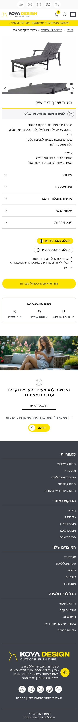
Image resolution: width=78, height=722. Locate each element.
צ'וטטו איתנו (39, 317)
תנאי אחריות (63, 222)
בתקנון (68, 267)
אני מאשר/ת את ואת (36, 417)
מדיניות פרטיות (67, 630)
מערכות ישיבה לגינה (63, 477)
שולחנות (71, 577)
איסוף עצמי (64, 210)
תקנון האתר (39, 417)
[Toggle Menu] (74, 14)
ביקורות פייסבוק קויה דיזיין (60, 623)
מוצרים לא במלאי (51, 30)
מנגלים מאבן (68, 524)
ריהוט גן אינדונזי (66, 464)
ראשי (70, 30)
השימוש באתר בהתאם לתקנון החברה (39, 698)
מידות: (67, 174)
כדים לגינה (69, 617)
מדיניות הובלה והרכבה (56, 198)
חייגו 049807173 (63, 317)
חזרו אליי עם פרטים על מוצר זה (39, 283)
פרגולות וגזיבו (67, 537)
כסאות (72, 570)
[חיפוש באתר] (64, 14)
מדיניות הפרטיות (16, 417)
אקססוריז (70, 557)
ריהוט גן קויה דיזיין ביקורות (60, 490)
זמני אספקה (63, 186)
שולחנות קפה (68, 610)
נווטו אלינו (15, 317)
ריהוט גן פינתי (67, 603)
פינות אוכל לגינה (66, 563)
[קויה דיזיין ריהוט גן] (39, 656)
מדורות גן (70, 517)
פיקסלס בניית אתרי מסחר (39, 717)
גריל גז (72, 510)
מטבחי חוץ (69, 584)
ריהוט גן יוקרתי (67, 484)
